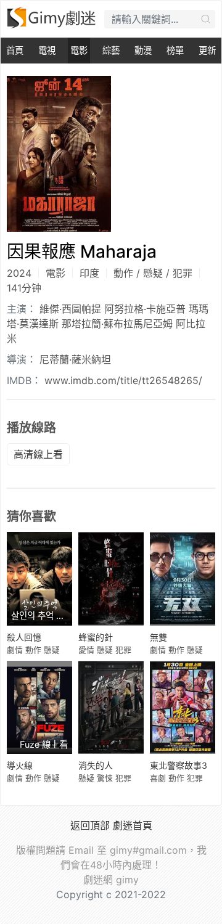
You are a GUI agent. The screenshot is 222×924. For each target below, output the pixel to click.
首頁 (14, 50)
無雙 (158, 637)
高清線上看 (38, 454)
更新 (207, 50)
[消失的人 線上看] (111, 707)
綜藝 (111, 50)
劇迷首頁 (132, 825)
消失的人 (95, 765)
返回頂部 (90, 825)
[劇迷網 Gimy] (52, 17)
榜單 (175, 50)
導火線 (20, 765)
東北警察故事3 (178, 765)
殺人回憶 (24, 637)
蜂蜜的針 (95, 637)
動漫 (143, 50)
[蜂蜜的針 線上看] (111, 578)
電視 (47, 50)
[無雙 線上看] (182, 578)
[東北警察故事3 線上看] (182, 707)
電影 (79, 50)
